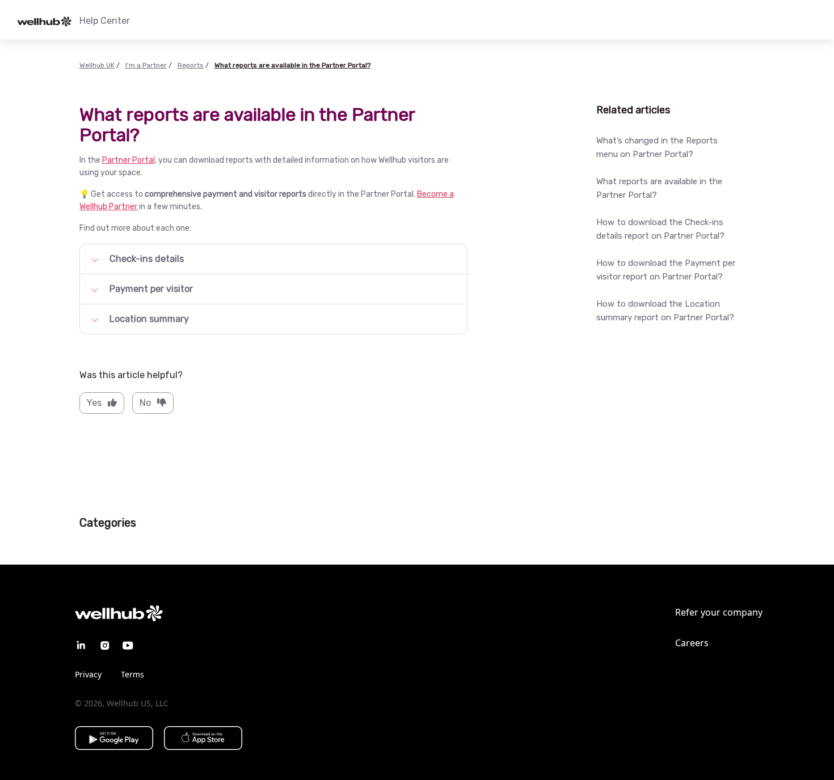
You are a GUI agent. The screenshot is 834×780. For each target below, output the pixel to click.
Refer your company (719, 612)
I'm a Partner (146, 65)
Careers (692, 643)
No (145, 402)
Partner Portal (128, 160)
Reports (191, 65)
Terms (132, 674)
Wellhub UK (97, 65)
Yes (94, 402)
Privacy (88, 674)
